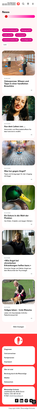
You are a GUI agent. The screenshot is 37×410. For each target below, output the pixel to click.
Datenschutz (8, 382)
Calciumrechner (10, 353)
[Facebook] (16, 400)
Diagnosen (8, 349)
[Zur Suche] (23, 4)
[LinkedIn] (21, 400)
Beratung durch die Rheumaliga (15, 373)
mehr (5, 44)
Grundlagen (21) (26, 40)
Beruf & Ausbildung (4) (10, 30)
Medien (7, 378)
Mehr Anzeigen (18, 327)
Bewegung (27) (26, 30)
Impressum (8, 362)
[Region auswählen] (28, 4)
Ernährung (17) (7, 35)
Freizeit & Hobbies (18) (10, 40)
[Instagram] (26, 400)
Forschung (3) (20, 35)
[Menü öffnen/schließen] (33, 4)
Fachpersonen (9, 358)
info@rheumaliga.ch (16, 396)
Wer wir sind (8, 369)
